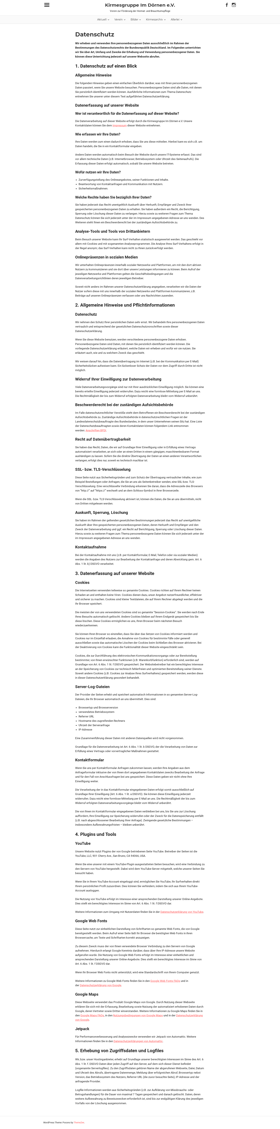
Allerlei (175, 19)
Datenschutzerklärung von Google (100, 985)
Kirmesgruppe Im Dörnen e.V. (140, 5)
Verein (118, 19)
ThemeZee (79, 1122)
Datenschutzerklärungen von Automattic (138, 1041)
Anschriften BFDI (96, 430)
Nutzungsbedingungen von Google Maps (138, 1015)
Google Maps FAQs (92, 1015)
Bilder (134, 19)
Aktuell (101, 19)
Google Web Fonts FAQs (165, 981)
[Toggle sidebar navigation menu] (46, 5)
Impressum (120, 125)
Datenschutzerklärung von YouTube (181, 911)
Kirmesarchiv (154, 19)
